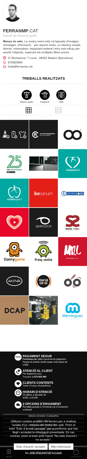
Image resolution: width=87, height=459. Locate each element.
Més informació (61, 446)
